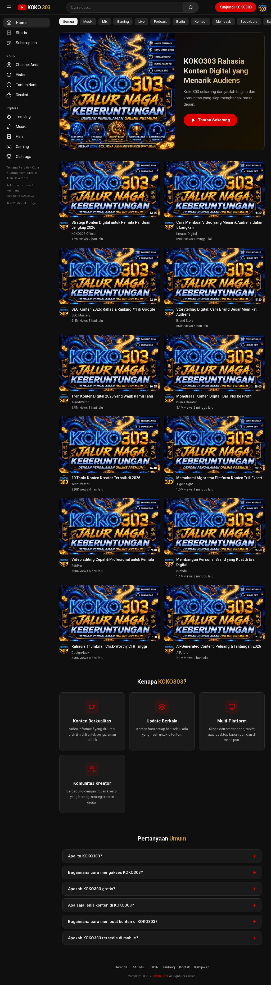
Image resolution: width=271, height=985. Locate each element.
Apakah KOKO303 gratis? (91, 888)
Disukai (22, 95)
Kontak (184, 967)
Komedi (200, 22)
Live (141, 22)
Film (19, 136)
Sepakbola (249, 22)
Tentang (169, 967)
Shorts (21, 33)
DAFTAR (138, 967)
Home (21, 23)
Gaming (22, 146)
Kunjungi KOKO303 (235, 7)
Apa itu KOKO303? (85, 856)
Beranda (121, 967)
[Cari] (191, 7)
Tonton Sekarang (214, 120)
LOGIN (154, 967)
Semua (68, 22)
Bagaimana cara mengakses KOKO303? (105, 872)
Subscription (26, 43)
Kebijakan (201, 967)
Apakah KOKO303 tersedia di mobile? (103, 938)
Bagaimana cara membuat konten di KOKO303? (112, 921)
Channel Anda (27, 65)
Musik (21, 126)
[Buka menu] (9, 7)
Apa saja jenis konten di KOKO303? (101, 905)
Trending (23, 116)
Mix (104, 22)
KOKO (39, 7)
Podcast (160, 22)
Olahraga (23, 157)
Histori (21, 75)
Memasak (223, 22)
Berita (180, 22)
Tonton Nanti (26, 85)
